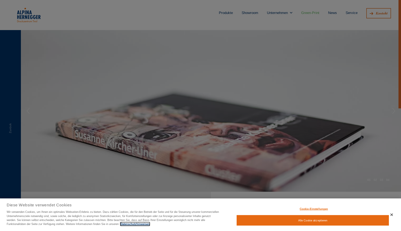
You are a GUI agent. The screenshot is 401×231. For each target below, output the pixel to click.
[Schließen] (391, 215)
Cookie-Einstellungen (314, 209)
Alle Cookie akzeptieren (312, 220)
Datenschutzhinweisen (135, 224)
